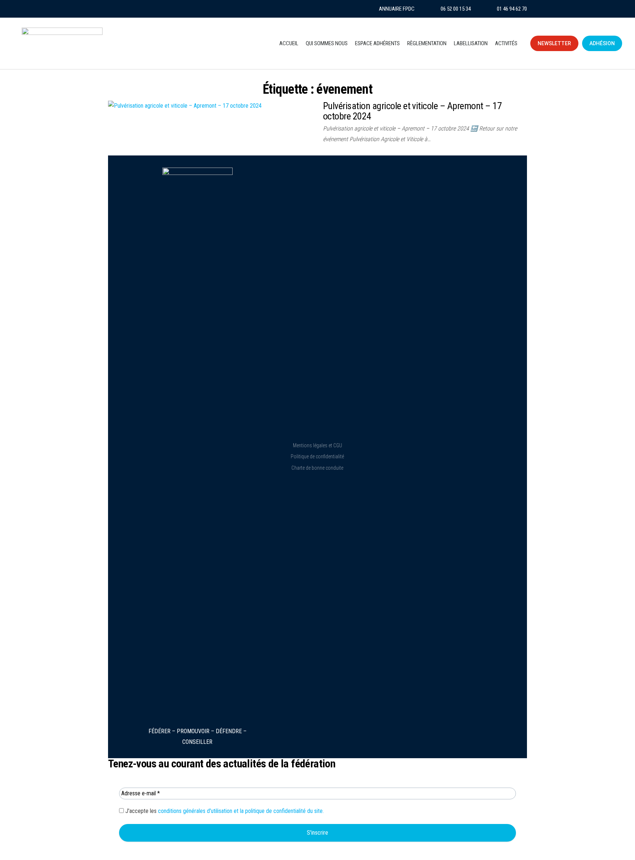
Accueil (288, 43)
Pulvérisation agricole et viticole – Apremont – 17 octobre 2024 (412, 111)
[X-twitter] (152, 9)
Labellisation (471, 43)
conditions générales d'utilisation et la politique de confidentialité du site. (241, 810)
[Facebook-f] (170, 9)
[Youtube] (134, 9)
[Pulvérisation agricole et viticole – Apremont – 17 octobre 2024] (185, 105)
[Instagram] (117, 9)
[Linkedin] (187, 9)
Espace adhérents (377, 43)
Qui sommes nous (327, 43)
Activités (506, 43)
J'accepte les (224, 810)
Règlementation (426, 43)
